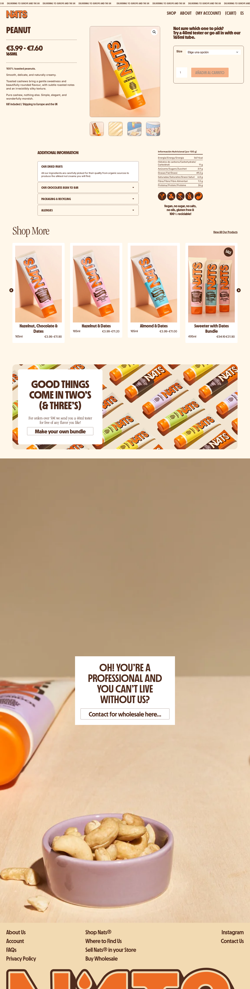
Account (15, 940)
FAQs (11, 949)
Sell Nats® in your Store (110, 949)
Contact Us (232, 940)
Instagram (233, 932)
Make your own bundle (60, 431)
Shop (171, 13)
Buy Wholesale (101, 958)
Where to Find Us (103, 940)
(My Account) (208, 13)
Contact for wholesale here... (125, 714)
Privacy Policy (21, 958)
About (186, 13)
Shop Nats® (98, 932)
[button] (154, 32)
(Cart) (230, 13)
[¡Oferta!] (38, 284)
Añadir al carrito (209, 72)
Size (179, 51)
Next (235, 293)
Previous (15, 293)
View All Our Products (225, 232)
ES (242, 13)
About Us (16, 932)
